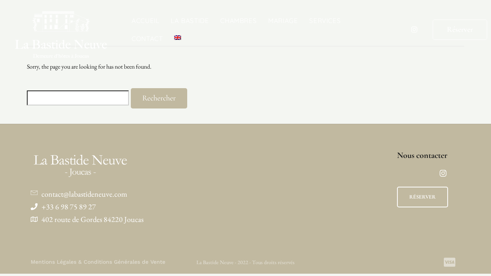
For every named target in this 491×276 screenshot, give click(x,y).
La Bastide (190, 20)
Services (325, 20)
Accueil (145, 20)
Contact (147, 38)
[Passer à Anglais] (177, 38)
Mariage (283, 20)
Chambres (238, 20)
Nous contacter (422, 155)
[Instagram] (414, 29)
